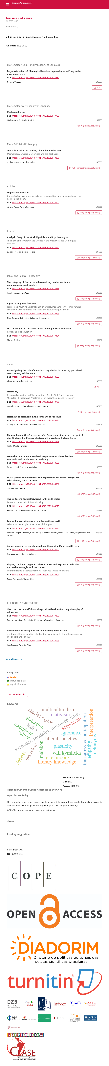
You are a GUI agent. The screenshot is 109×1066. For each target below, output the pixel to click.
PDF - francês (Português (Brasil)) (85, 168)
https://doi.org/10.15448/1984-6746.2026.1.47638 (35, 640)
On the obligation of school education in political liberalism (39, 330)
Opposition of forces (44, 195)
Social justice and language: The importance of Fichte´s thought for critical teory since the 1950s (43, 479)
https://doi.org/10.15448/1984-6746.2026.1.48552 (35, 484)
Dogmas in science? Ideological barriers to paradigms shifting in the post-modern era (44, 72)
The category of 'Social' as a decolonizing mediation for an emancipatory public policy (38, 284)
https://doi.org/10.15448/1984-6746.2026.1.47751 (35, 574)
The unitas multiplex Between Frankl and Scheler (33, 501)
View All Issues (12, 659)
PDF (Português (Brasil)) (89, 125)
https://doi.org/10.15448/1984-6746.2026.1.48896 (35, 420)
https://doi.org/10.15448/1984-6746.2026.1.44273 (35, 506)
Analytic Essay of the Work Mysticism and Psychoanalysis (41, 240)
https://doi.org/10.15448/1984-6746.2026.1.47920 (35, 549)
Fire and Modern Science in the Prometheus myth (33, 523)
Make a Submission (17, 694)
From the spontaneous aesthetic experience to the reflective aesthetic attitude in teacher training (40, 458)
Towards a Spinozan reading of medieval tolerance (34, 152)
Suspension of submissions (19, 18)
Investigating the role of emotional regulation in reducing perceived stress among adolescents (44, 372)
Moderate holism (16, 112)
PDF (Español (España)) (90, 412)
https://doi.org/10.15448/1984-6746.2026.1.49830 (35, 157)
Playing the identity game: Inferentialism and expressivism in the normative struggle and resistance (43, 567)
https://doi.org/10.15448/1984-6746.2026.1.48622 (35, 202)
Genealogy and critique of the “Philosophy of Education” (44, 633)
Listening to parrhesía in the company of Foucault (34, 416)
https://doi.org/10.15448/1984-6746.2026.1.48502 (35, 376)
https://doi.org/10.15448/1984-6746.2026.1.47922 (35, 247)
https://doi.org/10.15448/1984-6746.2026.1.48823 (35, 441)
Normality (42, 394)
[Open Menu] (7, 4)
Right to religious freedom (44, 306)
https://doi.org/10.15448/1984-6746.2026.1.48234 (35, 528)
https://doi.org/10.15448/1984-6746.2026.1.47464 (35, 335)
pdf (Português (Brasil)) (89, 212)
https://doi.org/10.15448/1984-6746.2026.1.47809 (35, 615)
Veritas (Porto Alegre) (22, 3)
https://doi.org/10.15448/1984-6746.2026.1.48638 (35, 288)
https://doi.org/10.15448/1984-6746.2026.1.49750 (35, 402)
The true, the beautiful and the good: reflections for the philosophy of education (45, 611)
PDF (98, 87)
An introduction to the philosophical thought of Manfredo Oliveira (43, 546)
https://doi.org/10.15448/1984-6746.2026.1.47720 (35, 115)
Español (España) (18, 684)
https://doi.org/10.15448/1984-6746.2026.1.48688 (35, 462)
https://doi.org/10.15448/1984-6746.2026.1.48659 (35, 77)
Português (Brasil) (18, 680)
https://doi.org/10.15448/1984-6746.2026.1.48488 (35, 313)
